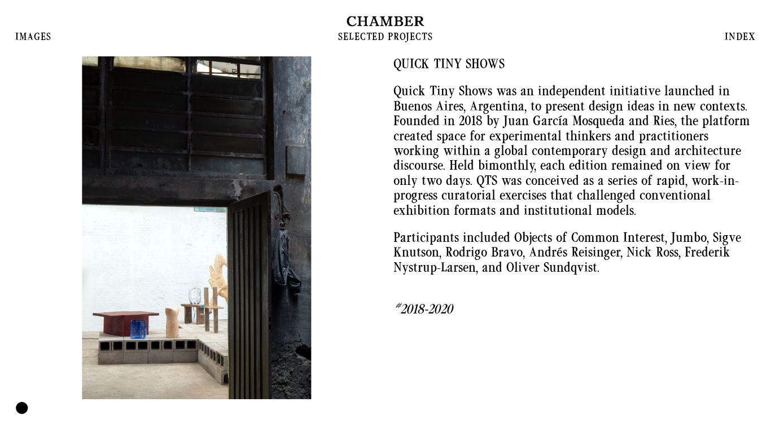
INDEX (740, 36)
